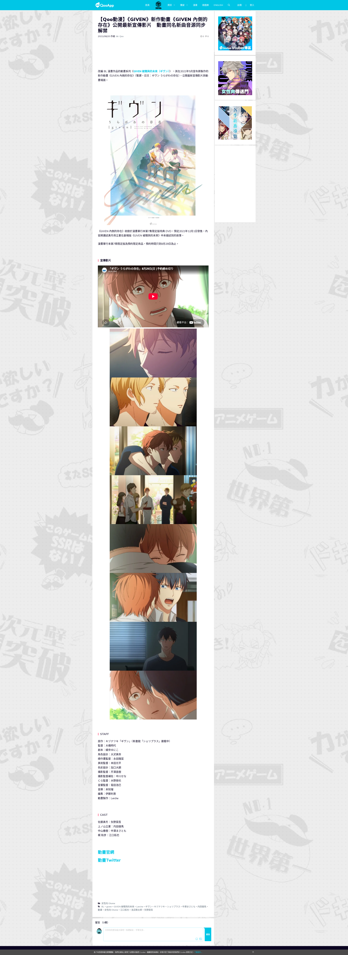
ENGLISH (218, 5)
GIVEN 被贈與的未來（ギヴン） (151, 71)
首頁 (147, 5)
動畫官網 (106, 852)
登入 (252, 5)
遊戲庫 (205, 5)
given (109, 906)
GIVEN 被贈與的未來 (124, 906)
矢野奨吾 (148, 909)
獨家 (182, 5)
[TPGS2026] (158, 5)
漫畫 (195, 5)
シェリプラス (173, 906)
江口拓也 (124, 909)
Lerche (139, 906)
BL (102, 906)
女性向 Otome (108, 903)
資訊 (169, 5)
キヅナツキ (159, 906)
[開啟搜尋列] (228, 5)
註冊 (239, 5)
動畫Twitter (109, 860)
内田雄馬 (202, 906)
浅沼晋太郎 (136, 909)
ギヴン (148, 906)
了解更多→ (198, 952)
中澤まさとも (188, 906)
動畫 (100, 909)
